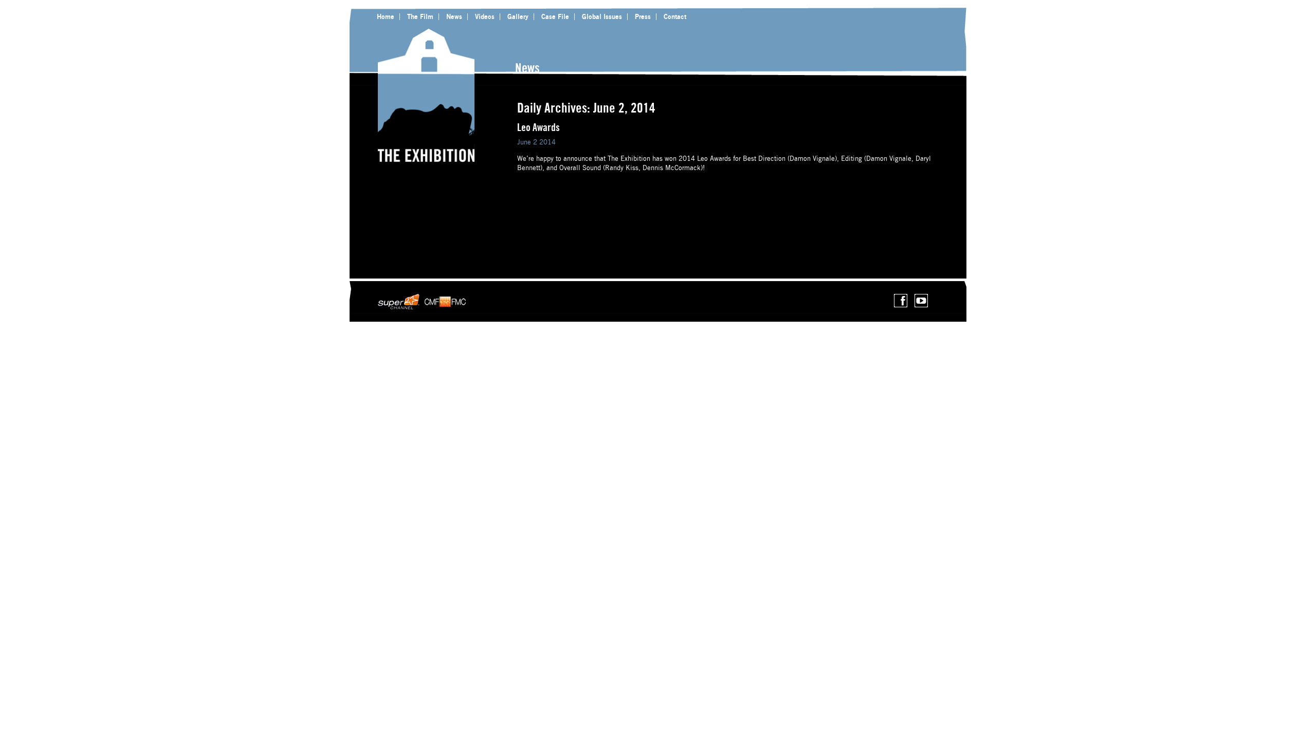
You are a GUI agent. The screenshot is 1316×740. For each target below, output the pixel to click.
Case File (555, 16)
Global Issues (602, 16)
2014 (547, 142)
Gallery (517, 16)
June (524, 142)
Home (385, 16)
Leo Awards (538, 127)
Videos (485, 16)
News (454, 16)
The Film (420, 16)
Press (643, 16)
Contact (675, 16)
